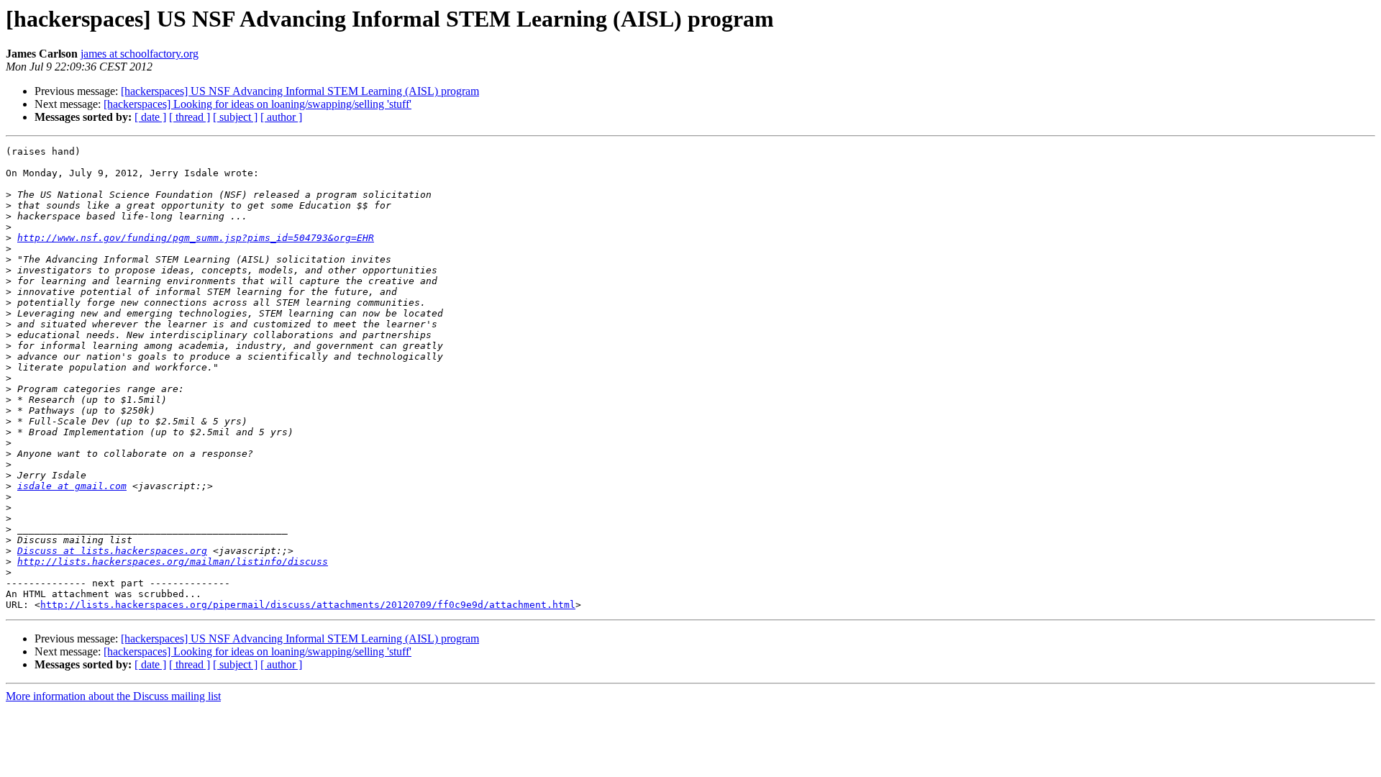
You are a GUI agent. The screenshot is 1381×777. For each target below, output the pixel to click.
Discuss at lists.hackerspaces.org (112, 550)
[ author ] (281, 117)
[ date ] (150, 117)
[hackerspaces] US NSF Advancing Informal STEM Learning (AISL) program (300, 91)
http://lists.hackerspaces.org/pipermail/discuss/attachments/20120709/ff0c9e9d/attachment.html (307, 604)
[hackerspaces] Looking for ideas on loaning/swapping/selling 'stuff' (257, 104)
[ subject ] (235, 117)
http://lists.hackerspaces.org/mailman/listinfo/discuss (172, 561)
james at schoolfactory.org (140, 53)
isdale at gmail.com (72, 486)
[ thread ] (189, 117)
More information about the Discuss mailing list (113, 696)
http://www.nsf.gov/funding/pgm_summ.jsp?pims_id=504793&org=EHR (195, 237)
